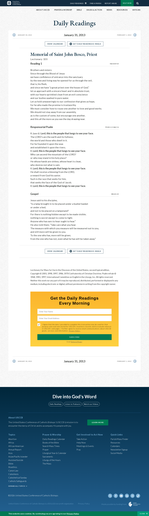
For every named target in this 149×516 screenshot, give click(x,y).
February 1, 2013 (124, 35)
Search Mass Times (51, 446)
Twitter (110, 496)
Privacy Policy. (74, 331)
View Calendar (55, 44)
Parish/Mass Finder (119, 439)
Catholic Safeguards (17, 481)
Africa (11, 442)
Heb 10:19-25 (114, 64)
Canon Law (13, 470)
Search (137, 2)
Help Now (127, 3)
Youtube (121, 496)
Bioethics (12, 467)
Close (142, 513)
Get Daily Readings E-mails (87, 44)
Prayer (45, 449)
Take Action (81, 439)
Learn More (98, 422)
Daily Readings (76, 3)
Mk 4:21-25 (115, 194)
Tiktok (138, 496)
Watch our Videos (91, 404)
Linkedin (127, 496)
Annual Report (14, 449)
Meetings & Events (85, 446)
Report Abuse (111, 3)
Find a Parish (95, 3)
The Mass (46, 463)
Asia (10, 453)
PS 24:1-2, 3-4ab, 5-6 (112, 127)
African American (16, 446)
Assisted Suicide (15, 460)
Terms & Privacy (76, 342)
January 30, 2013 (25, 35)
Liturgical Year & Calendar (54, 453)
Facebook (116, 496)
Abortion (12, 439)
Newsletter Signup (119, 449)
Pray (78, 449)
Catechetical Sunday (17, 477)
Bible (10, 463)
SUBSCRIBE (74, 337)
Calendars (115, 446)
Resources (115, 442)
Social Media (116, 453)
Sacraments (47, 456)
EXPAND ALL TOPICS (16, 486)
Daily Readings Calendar (86, 3)
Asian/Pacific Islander (18, 456)
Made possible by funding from (114, 504)
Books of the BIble (50, 442)
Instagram (132, 496)
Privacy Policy (84, 503)
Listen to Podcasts (72, 404)
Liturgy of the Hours (51, 460)
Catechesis (13, 474)
